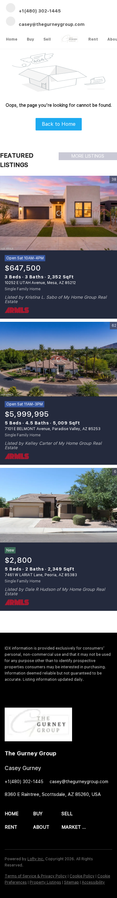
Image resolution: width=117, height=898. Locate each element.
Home (11, 39)
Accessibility (93, 882)
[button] (19, 813)
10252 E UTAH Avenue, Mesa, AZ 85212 (40, 283)
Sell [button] (47, 39)
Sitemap (71, 882)
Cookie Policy (82, 876)
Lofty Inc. (35, 859)
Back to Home (59, 124)
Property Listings (45, 882)
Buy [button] (30, 39)
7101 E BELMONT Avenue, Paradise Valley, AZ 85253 (52, 429)
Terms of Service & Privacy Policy (36, 876)
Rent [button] (93, 39)
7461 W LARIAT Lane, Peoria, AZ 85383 (41, 575)
